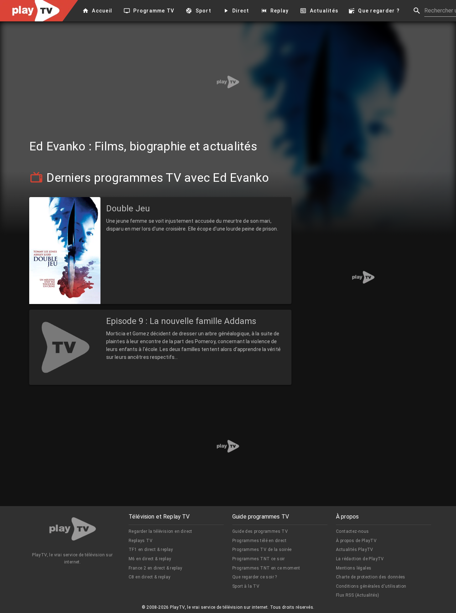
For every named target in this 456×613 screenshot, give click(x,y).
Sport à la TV (245, 586)
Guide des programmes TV (260, 531)
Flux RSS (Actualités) (357, 595)
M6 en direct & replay (150, 558)
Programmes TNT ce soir (258, 558)
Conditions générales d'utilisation (371, 586)
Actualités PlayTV (354, 549)
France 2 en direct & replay (155, 568)
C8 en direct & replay (149, 577)
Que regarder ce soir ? (254, 577)
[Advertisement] (228, 82)
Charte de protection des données (370, 577)
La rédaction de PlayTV (360, 558)
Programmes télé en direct (259, 540)
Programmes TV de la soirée (261, 549)
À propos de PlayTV (356, 540)
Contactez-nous (352, 531)
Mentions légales (353, 568)
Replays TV (140, 540)
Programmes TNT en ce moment (266, 568)
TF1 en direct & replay (151, 549)
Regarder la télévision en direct (160, 531)
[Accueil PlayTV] (72, 530)
